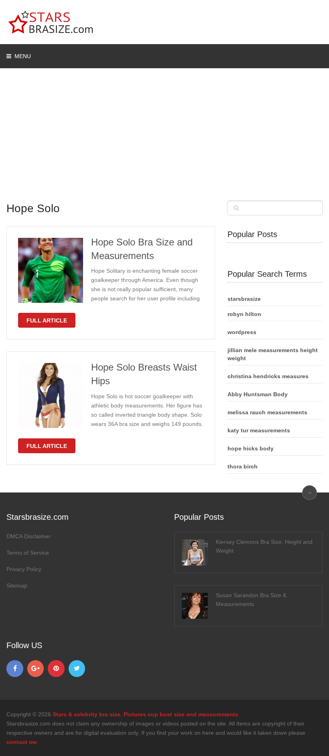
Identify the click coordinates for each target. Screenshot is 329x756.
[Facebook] (14, 668)
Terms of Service (27, 552)
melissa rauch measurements (267, 412)
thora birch (242, 466)
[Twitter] (77, 668)
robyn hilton (244, 314)
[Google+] (35, 668)
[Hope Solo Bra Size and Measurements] (50, 270)
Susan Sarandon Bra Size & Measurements (251, 599)
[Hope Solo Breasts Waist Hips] (50, 395)
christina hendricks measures (268, 376)
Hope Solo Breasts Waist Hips (144, 374)
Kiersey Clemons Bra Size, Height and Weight (264, 546)
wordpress (241, 332)
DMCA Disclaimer (28, 536)
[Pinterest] (56, 668)
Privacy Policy (23, 569)
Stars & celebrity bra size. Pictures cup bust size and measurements (145, 714)
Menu (22, 56)
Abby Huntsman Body (257, 394)
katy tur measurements (258, 430)
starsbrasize (244, 299)
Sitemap (16, 585)
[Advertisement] (165, 140)
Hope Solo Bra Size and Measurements (142, 249)
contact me (21, 742)
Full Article (46, 320)
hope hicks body (250, 448)
